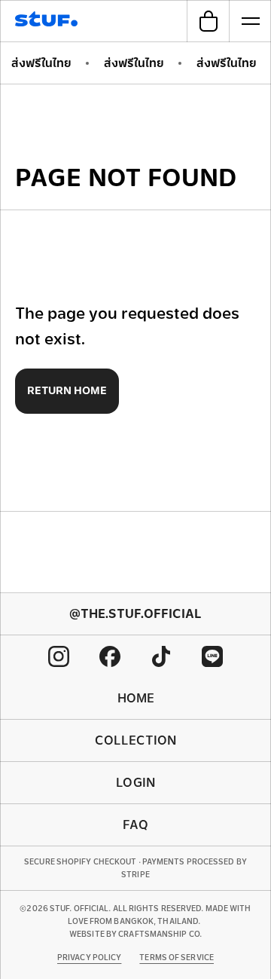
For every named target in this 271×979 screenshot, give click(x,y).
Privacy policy (89, 957)
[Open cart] (208, 21)
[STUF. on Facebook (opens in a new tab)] (109, 656)
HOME (135, 698)
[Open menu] (250, 21)
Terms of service (176, 957)
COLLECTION (135, 740)
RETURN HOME (67, 390)
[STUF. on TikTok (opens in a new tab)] (161, 656)
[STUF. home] (48, 21)
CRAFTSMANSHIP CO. (160, 934)
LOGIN (135, 782)
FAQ (135, 825)
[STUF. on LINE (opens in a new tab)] (212, 656)
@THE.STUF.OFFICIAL (135, 614)
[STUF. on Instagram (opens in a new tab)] (58, 656)
